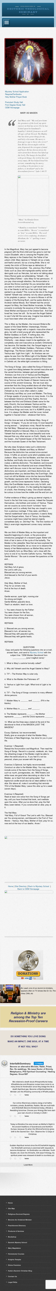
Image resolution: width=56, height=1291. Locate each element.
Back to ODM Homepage (28, 888)
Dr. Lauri (24, 988)
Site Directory (21, 886)
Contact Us (12, 1276)
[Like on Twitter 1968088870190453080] (21, 1158)
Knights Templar (14, 1259)
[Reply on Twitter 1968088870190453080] (11, 1158)
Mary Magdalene (14, 1248)
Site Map (11, 1208)
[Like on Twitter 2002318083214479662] (21, 1137)
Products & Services (16, 1231)
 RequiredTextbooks (13, 94)
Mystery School (36, 652)
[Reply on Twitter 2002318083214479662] (11, 1137)
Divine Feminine (14, 1265)
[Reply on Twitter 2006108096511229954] (11, 1095)
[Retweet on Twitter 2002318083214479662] (16, 1137)
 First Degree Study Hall (14, 104)
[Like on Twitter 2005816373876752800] (21, 1116)
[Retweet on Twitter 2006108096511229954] (16, 1095)
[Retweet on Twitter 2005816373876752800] (16, 1116)
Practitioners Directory (17, 1225)
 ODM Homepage (11, 107)
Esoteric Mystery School (17, 1242)
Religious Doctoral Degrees (19, 1214)
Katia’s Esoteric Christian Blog (20, 1271)
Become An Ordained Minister (20, 1220)
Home (10, 886)
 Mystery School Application (16, 91)
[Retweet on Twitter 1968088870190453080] (16, 1158)
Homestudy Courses (16, 1254)
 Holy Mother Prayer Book (15, 96)
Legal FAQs (12, 1282)
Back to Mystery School (38, 886)
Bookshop (12, 1237)
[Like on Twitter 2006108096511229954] (21, 1095)
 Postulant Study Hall (13, 102)
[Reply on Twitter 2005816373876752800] (11, 1116)
